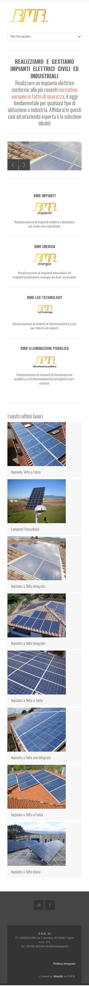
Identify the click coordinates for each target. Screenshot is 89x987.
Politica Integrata (64, 963)
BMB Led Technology (44, 297)
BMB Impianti (45, 195)
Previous (13, 164)
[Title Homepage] (28, 16)
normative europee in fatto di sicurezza (45, 92)
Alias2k (58, 976)
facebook (50, 905)
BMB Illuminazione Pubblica (45, 348)
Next (24, 164)
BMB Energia (44, 246)
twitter (39, 905)
